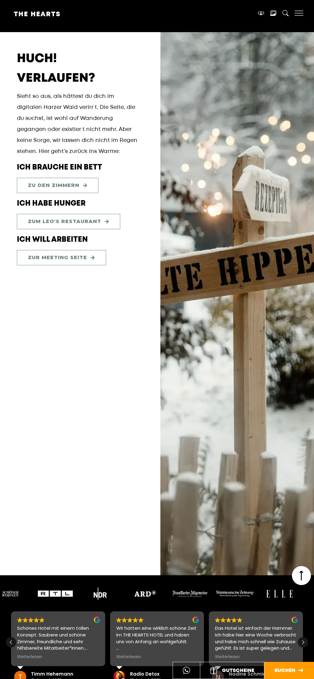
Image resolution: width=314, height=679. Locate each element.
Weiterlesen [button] (29, 657)
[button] (303, 642)
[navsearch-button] (285, 14)
